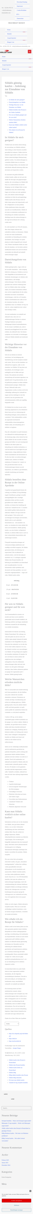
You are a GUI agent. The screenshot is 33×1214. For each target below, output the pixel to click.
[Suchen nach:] (16, 1108)
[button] (30, 1191)
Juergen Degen (17, 1048)
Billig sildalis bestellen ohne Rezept (18, 1075)
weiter (12, 1099)
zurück (6, 1094)
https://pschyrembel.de (15, 1041)
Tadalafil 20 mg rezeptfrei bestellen (18, 1082)
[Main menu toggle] (29, 51)
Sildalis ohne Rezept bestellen (17, 1065)
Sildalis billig (12, 1072)
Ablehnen (16, 1205)
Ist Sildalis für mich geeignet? (17, 99)
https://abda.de (13, 1038)
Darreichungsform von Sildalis (17, 102)
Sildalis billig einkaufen (15, 1077)
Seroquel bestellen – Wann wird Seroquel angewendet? (16, 1120)
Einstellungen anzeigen (16, 1210)
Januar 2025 (5, 1162)
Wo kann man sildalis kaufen (16, 1080)
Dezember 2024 (6, 1165)
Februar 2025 (5, 1160)
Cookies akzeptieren (16, 1200)
